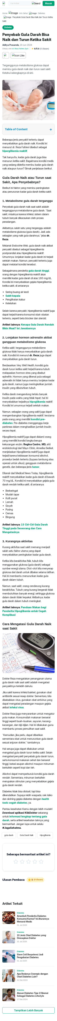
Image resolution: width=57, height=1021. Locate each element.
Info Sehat (23, 13)
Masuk (48, 3)
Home (4, 13)
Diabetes (41, 13)
